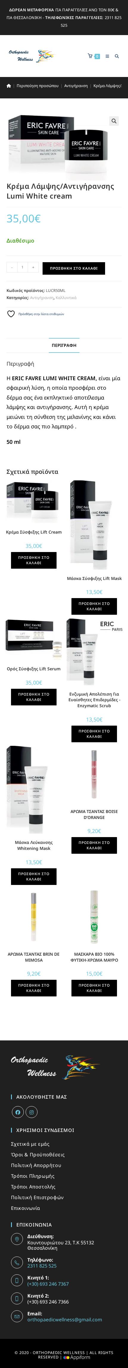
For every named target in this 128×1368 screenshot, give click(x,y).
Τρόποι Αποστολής (33, 1186)
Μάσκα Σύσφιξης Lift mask (94, 578)
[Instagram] (32, 1112)
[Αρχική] (9, 85)
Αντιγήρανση (42, 297)
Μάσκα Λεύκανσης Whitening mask (34, 845)
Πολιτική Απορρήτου (36, 1165)
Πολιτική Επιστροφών (37, 1197)
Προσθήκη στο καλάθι (74, 268)
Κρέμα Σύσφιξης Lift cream (34, 532)
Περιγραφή (64, 345)
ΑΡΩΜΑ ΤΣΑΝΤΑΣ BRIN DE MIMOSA (34, 957)
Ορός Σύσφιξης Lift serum (33, 669)
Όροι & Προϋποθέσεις (38, 1154)
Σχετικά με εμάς (30, 1144)
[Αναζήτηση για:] (114, 56)
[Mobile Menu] (105, 56)
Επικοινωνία (25, 1208)
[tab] (64, 345)
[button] (114, 121)
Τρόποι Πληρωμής (33, 1176)
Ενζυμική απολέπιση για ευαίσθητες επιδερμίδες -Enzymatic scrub (94, 699)
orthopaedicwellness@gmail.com (64, 1319)
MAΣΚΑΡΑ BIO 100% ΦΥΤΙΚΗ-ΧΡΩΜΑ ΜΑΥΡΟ (94, 957)
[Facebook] (18, 1112)
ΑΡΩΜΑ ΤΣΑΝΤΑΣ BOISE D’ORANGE (94, 814)
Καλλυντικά (66, 297)
